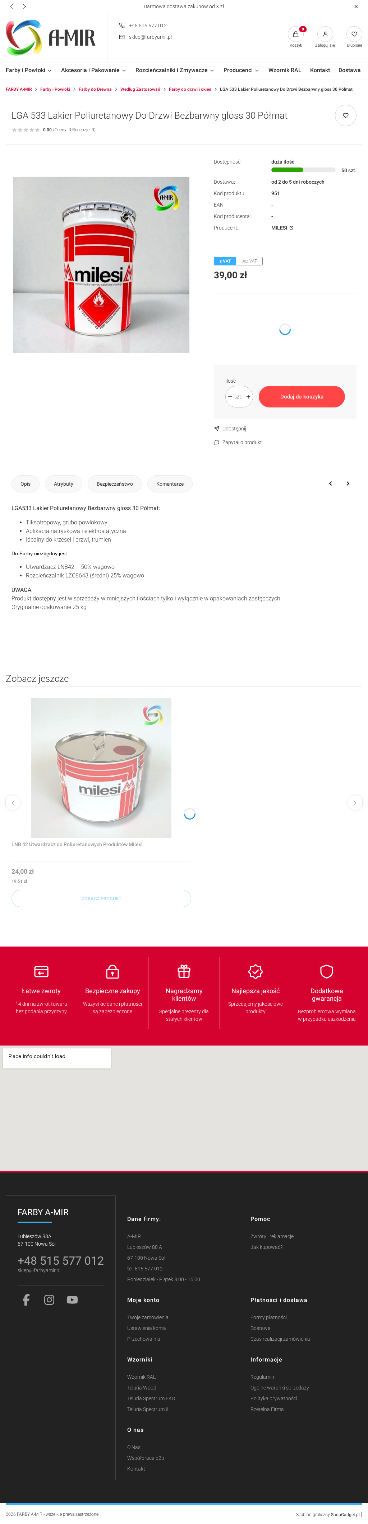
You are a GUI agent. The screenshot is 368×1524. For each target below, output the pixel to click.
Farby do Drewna (95, 89)
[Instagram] (49, 1299)
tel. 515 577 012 (145, 1269)
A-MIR (134, 1236)
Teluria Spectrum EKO (151, 1399)
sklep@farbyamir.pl (150, 37)
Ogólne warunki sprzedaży (279, 1388)
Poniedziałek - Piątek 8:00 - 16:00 (163, 1280)
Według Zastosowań (140, 89)
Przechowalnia (143, 1339)
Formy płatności (268, 1318)
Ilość (230, 381)
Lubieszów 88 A (144, 1247)
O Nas (134, 1447)
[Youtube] (72, 1299)
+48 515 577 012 (148, 25)
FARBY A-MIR (19, 89)
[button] (356, 6)
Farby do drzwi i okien (190, 89)
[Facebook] (26, 1299)
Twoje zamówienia (148, 1318)
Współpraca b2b (145, 1458)
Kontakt (136, 1469)
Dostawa (260, 1328)
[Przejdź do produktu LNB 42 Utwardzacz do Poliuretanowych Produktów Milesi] (101, 768)
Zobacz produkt (101, 898)
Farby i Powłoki (55, 89)
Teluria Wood (141, 1388)
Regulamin (262, 1377)
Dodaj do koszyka (301, 396)
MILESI (279, 228)
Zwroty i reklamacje (272, 1236)
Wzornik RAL (141, 1377)
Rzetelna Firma (267, 1409)
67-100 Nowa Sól (146, 1258)
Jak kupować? (266, 1247)
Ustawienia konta (146, 1328)
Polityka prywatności (273, 1399)
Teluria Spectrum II (148, 1409)
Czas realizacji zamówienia (280, 1339)
